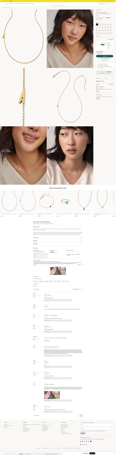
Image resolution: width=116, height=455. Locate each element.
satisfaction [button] (35, 281)
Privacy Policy (103, 430)
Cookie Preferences (57, 448)
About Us (33, 3)
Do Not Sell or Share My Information (67, 448)
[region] (58, 453)
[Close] (115, 453)
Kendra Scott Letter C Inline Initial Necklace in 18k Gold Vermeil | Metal (61, 400)
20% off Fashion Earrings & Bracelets (57, 5)
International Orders (45, 428)
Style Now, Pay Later (64, 427)
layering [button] (51, 281)
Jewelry (7, 3)
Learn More (98, 98)
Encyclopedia (63, 431)
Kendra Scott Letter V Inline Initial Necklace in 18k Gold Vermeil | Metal (61, 355)
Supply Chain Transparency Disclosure (66, 433)
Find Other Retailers (26, 430)
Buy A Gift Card (25, 431)
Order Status (44, 424)
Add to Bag (105, 56)
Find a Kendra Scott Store (26, 429)
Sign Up (82, 433)
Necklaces (9, 7)
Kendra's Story (6, 424)
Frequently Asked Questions (65, 425)
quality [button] (64, 281)
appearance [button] (41, 281)
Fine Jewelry (22, 3)
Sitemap (51, 448)
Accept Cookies (92, 453)
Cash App (62, 429)
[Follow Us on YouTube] (90, 441)
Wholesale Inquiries (45, 429)
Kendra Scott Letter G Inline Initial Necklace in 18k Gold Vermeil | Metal (61, 331)
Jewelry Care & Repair (64, 426)
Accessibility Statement (45, 448)
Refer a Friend (6, 427)
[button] (68, 252)
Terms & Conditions (45, 427)
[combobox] (78, 289)
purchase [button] (46, 281)
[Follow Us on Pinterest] (86, 441)
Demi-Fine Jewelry (4, 7)
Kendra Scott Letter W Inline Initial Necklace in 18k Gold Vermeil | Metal (61, 320)
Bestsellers (17, 3)
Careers (5, 426)
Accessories (27, 3)
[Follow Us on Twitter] (84, 441)
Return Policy (107, 65)
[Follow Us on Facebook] (82, 441)
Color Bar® (11, 3)
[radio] (97, 24)
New (14, 3)
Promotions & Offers (64, 424)
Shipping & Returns (44, 426)
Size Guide (111, 39)
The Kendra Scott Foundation (8, 425)
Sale (30, 3)
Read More (97, 91)
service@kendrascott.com (27, 428)
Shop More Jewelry (64, 432)
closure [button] (55, 281)
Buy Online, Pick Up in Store (46, 425)
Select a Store (99, 52)
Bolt (61, 428)
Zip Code (82, 428)
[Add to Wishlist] (112, 13)
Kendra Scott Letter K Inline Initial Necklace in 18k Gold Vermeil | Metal (61, 366)
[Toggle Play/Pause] (70, 155)
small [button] (67, 281)
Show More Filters (35, 283)
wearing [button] (59, 281)
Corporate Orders (44, 430)
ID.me (62, 430)
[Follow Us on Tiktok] (88, 441)
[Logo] (4, 3)
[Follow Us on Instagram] (80, 441)
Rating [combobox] (35, 285)
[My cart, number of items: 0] (112, 3)
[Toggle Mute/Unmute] (48, 128)
